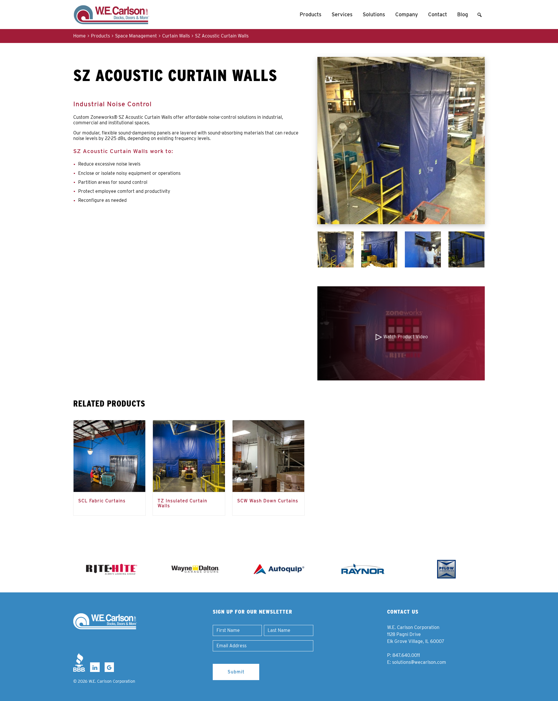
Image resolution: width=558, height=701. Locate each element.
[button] (479, 14)
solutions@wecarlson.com (419, 662)
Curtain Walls (176, 36)
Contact (437, 14)
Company (406, 14)
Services (342, 14)
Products (310, 14)
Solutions (374, 14)
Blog (462, 14)
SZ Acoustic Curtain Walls (221, 36)
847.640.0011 (406, 655)
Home (79, 36)
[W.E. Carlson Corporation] (105, 621)
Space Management (136, 36)
